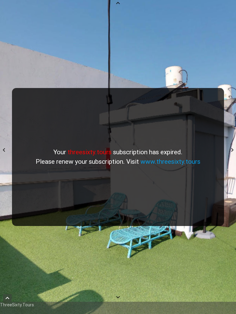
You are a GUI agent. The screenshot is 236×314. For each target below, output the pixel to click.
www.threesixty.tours (170, 162)
